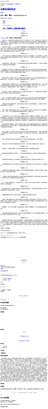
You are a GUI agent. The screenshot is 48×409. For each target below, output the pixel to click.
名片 (4, 23)
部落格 (4, 21)
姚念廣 (1, 268)
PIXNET (15, 392)
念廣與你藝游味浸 (7, 9)
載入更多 (2, 284)
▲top (1, 281)
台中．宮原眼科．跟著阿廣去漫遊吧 (14, 28)
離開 (6, 406)
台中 (9, 279)
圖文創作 (10, 18)
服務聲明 (35, 392)
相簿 (4, 20)
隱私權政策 (30, 392)
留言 (10, 275)
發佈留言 (2, 291)
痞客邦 (8, 275)
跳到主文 (2, 12)
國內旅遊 (9, 278)
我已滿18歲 (3, 406)
